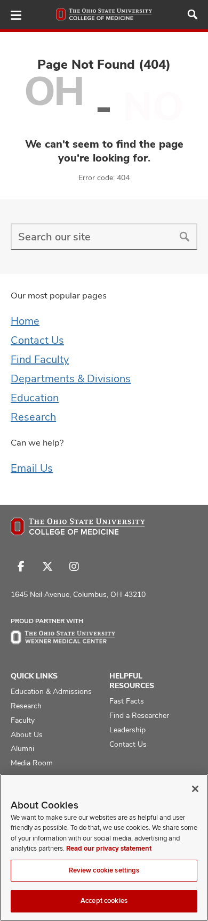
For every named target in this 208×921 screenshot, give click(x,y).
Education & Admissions (51, 691)
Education (35, 398)
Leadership (127, 729)
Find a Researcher (139, 715)
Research (33, 417)
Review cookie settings (104, 870)
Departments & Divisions (71, 378)
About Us (27, 734)
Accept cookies (104, 900)
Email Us (32, 468)
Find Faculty (40, 359)
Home (25, 321)
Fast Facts (126, 701)
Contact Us (37, 340)
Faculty (23, 720)
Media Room (32, 763)
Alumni (22, 748)
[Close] (195, 789)
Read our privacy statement (108, 848)
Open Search (192, 14)
